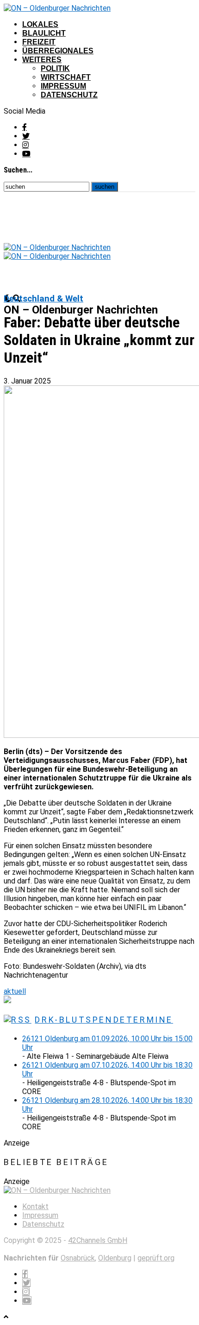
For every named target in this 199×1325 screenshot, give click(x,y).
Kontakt (35, 1206)
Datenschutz (69, 95)
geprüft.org (155, 1258)
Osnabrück (78, 1258)
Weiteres (42, 60)
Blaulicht (44, 33)
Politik (55, 68)
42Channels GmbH (97, 1240)
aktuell (15, 991)
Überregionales (57, 51)
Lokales (40, 24)
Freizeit (39, 42)
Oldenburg (114, 1258)
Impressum (63, 86)
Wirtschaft (66, 77)
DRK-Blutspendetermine (104, 1019)
